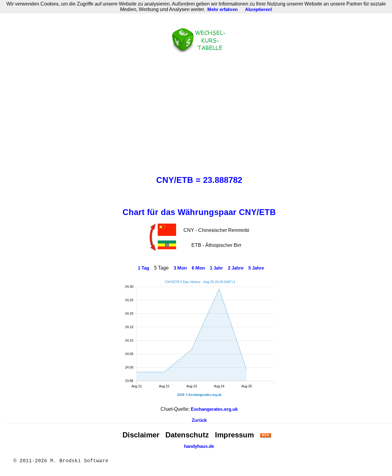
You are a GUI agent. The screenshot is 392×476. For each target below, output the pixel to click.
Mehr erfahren (222, 9)
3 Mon (180, 268)
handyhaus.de (199, 446)
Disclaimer (141, 435)
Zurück (199, 420)
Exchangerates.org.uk (214, 409)
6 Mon (198, 268)
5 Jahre (256, 268)
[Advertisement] (199, 112)
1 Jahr (216, 268)
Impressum (234, 435)
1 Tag (143, 268)
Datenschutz (187, 435)
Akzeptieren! (258, 9)
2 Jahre (235, 268)
